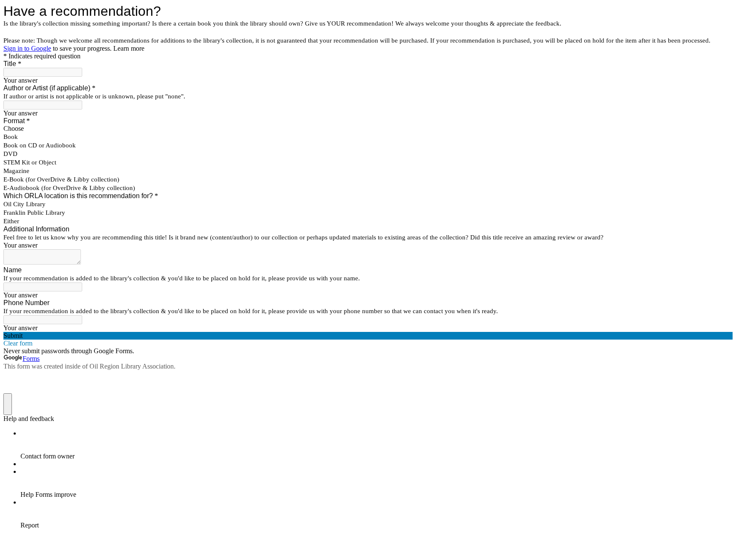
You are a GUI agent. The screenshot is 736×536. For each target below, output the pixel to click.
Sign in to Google (27, 48)
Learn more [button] (128, 48)
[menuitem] (376, 444)
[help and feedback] (7, 404)
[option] (368, 129)
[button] (368, 336)
